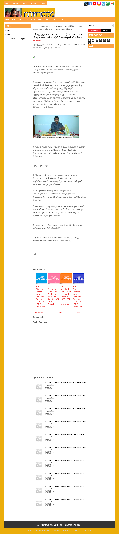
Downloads (16, 3)
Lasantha (56, 530)
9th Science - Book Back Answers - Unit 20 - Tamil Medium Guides (65, 448)
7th (47, 19)
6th (54, 19)
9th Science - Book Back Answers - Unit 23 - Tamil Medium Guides (65, 409)
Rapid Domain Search (86, 530)
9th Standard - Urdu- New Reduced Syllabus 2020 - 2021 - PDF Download (53, 295)
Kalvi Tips (57, 525)
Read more (55, 387)
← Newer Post (38, 312)
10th (26, 19)
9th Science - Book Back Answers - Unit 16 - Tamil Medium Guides (65, 500)
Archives (106, 30)
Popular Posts (94, 30)
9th (33, 19)
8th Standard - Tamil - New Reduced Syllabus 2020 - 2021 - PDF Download (65, 295)
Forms (25, 3)
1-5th (62, 19)
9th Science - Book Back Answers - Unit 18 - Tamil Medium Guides (65, 474)
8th (40, 19)
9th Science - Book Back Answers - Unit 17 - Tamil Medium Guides (65, 487)
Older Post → (81, 312)
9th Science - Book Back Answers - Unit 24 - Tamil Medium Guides (65, 396)
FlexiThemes (37, 530)
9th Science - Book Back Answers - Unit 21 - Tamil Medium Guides (65, 435)
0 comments (37, 41)
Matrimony (34, 3)
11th (20, 19)
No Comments (48, 389)
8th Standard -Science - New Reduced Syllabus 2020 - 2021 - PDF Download (78, 296)
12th (13, 19)
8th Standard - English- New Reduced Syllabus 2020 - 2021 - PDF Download (41, 296)
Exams (43, 3)
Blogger (22, 39)
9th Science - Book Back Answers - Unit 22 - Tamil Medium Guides (65, 422)
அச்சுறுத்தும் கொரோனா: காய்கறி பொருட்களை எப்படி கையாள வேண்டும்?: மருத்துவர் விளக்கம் (57, 35)
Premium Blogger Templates (69, 530)
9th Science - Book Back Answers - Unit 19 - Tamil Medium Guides (65, 461)
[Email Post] (34, 253)
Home (7, 3)
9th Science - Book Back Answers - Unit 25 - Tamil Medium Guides (65, 383)
